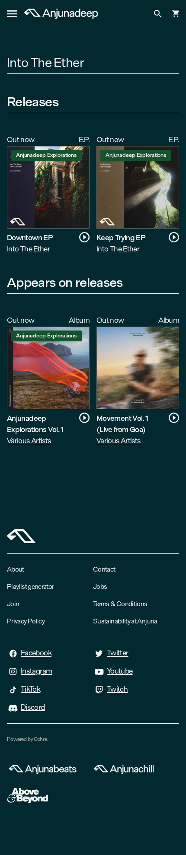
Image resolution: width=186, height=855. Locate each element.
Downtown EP (30, 237)
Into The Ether (28, 248)
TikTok (30, 689)
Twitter (117, 653)
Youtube (120, 671)
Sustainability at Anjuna (125, 621)
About (15, 569)
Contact (104, 569)
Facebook (36, 653)
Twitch (117, 689)
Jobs (100, 586)
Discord (33, 707)
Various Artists (29, 440)
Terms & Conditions (120, 604)
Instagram (36, 671)
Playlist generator (30, 586)
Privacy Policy (26, 621)
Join (13, 604)
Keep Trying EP (120, 237)
